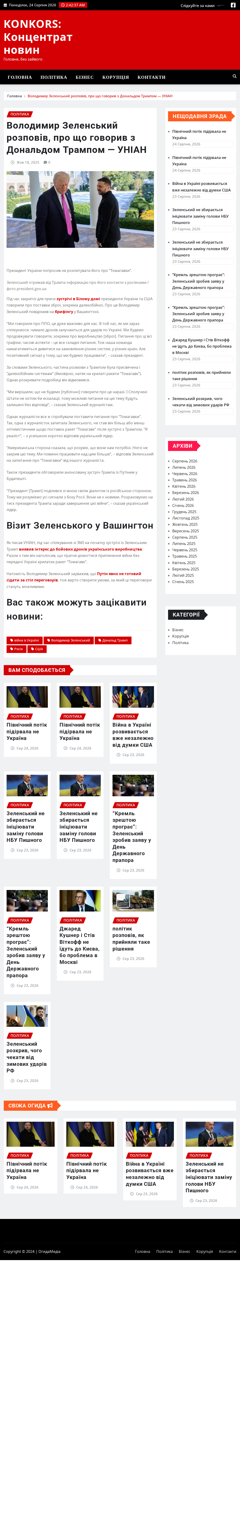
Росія (18, 649)
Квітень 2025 (183, 562)
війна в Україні (26, 640)
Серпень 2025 (184, 537)
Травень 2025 (184, 556)
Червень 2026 (184, 473)
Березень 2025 (185, 569)
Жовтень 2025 (185, 524)
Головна (20, 77)
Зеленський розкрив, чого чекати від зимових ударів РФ (27, 1057)
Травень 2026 (184, 480)
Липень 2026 (183, 467)
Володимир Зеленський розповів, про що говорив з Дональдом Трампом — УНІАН (100, 96)
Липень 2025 (183, 543)
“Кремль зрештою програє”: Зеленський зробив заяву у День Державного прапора (198, 281)
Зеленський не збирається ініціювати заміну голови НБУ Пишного (26, 827)
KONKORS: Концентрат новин (38, 36)
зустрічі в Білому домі (78, 298)
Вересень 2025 (185, 530)
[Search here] (234, 76)
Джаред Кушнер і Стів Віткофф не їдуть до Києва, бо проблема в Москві (202, 346)
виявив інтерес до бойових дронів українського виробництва (80, 549)
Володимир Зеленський (70, 640)
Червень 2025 (184, 549)
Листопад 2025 (185, 518)
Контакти (152, 77)
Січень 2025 (183, 581)
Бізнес (85, 77)
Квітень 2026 (183, 486)
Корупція (115, 77)
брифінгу (64, 311)
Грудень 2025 (184, 511)
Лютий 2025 (183, 575)
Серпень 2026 (184, 461)
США (39, 649)
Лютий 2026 (183, 499)
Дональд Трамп (115, 640)
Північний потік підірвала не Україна (27, 731)
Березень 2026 (185, 492)
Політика (54, 77)
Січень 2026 (183, 505)
